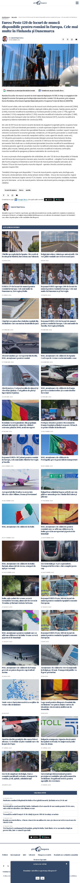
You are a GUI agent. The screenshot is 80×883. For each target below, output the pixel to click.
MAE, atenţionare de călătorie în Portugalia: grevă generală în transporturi (59, 458)
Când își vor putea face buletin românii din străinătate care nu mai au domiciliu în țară (20, 322)
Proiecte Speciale (40, 860)
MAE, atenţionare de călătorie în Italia (18, 527)
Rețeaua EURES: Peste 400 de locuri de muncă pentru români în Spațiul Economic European (59, 635)
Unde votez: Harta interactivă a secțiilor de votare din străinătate (20, 703)
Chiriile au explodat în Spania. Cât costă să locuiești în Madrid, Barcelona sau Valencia (20, 255)
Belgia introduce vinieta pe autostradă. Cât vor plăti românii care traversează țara (59, 255)
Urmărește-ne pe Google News (53, 90)
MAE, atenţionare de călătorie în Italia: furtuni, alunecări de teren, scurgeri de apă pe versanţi (19, 566)
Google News (22, 199)
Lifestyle (32, 855)
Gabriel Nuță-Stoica (17, 38)
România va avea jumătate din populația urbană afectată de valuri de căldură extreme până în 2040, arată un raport (19, 425)
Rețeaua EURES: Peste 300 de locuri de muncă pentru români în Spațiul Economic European (59, 600)
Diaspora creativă (44, 855)
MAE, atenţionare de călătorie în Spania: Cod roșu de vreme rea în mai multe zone (59, 357)
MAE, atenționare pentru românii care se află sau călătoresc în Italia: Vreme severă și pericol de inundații (20, 635)
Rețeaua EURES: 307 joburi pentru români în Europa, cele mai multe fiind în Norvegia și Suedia (20, 459)
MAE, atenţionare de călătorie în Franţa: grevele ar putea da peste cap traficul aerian (19, 669)
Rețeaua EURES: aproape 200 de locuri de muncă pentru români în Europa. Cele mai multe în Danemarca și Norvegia (59, 288)
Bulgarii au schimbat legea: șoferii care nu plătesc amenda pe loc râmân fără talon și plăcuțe (59, 494)
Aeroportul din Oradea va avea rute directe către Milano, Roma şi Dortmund (19, 493)
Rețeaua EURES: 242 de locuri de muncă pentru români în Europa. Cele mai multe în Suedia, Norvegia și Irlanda (59, 323)
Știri (24, 855)
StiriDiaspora (6, 17)
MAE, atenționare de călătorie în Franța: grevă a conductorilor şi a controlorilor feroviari (58, 390)
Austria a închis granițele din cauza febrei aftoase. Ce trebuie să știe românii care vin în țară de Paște (20, 741)
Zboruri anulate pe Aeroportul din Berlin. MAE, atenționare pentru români (20, 357)
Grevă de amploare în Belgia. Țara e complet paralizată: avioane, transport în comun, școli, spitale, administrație (19, 776)
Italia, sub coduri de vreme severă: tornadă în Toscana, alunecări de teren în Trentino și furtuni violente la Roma (19, 600)
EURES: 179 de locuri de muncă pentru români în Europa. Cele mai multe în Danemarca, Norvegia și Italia (18, 288)
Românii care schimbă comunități (66, 855)
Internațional (15, 855)
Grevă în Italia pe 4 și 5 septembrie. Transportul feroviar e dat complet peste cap (59, 566)
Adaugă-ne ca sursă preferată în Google (20, 90)
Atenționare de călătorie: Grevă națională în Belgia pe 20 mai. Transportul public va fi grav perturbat (59, 669)
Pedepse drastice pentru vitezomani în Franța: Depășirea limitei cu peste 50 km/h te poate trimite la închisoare (59, 425)
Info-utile (14, 17)
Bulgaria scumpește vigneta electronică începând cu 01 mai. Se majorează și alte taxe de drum (58, 741)
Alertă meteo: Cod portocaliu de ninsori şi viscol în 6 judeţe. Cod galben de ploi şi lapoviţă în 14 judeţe (20, 390)
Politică (5, 855)
